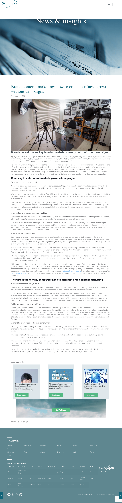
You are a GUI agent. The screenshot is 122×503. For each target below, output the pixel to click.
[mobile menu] (117, 4)
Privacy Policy (110, 494)
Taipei (92, 452)
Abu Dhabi (27, 445)
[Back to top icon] (113, 499)
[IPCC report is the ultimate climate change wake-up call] (1, 495)
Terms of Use (100, 494)
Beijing (59, 445)
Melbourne (10, 452)
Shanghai (43, 452)
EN (109, 4)
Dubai (75, 445)
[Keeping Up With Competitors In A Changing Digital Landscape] (120, 495)
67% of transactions (19, 273)
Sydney (75, 452)
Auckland (10, 445)
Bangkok (43, 445)
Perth (26, 452)
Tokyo (9, 455)
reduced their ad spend (71, 271)
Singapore (60, 452)
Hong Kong (93, 445)
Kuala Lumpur (11, 449)
